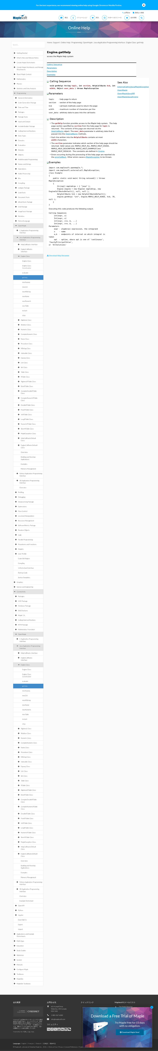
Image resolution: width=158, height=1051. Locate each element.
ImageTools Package (25, 211)
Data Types (22, 136)
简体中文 (53, 1043)
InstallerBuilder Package (26, 126)
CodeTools (22, 192)
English (24, 1043)
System (19, 960)
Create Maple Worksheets (26, 62)
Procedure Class (26, 344)
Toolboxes (20, 974)
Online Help (65, 42)
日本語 (45, 1043)
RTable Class (25, 377)
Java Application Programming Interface (109, 42)
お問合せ (127, 12)
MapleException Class (28, 433)
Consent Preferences (71, 1047)
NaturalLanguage (24, 221)
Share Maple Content (24, 74)
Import (20, 929)
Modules (21, 150)
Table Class (25, 372)
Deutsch (38, 1043)
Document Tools (24, 197)
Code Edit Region (24, 558)
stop (23, 315)
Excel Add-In (22, 920)
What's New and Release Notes (28, 58)
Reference (20, 955)
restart (24, 311)
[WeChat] (69, 1029)
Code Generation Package (27, 103)
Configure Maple (22, 969)
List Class (24, 363)
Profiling (21, 492)
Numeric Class (26, 329)
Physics (19, 84)
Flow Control (22, 511)
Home (49, 42)
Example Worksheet (26, 901)
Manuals (20, 965)
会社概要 (16, 1002)
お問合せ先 (51, 1002)
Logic (20, 535)
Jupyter (20, 915)
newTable (25, 306)
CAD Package (22, 601)
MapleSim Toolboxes (24, 984)
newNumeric (26, 301)
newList (25, 287)
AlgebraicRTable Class (28, 381)
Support (56, 42)
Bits (19, 178)
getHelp (24, 277)
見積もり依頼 (139, 12)
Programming (21, 93)
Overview (24, 452)
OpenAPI (21, 906)
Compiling (21, 183)
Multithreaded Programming (27, 159)
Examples (24, 464)
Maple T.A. (21, 615)
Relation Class (26, 325)
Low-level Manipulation (26, 516)
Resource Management (26, 521)
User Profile (22, 554)
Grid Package (22, 207)
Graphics (20, 582)
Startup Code (22, 573)
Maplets (21, 549)
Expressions (22, 506)
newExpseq (26, 282)
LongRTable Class (27, 419)
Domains (21, 140)
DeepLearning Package (26, 502)
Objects (20, 155)
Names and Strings (24, 164)
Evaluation (21, 145)
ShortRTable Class (27, 429)
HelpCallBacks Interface (29, 244)
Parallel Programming (25, 540)
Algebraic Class (26, 320)
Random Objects (24, 530)
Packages (21, 112)
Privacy (61, 1047)
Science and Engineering (25, 587)
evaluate (25, 273)
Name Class (25, 339)
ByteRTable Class (27, 386)
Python (20, 910)
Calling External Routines (27, 131)
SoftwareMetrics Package (27, 525)
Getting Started (22, 53)
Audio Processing (24, 174)
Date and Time (23, 107)
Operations (22, 169)
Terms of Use (53, 1047)
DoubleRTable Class (28, 405)
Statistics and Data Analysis (26, 88)
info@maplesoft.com (58, 1019)
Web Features (23, 611)
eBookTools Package (25, 202)
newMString (26, 292)
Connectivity (21, 592)
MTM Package (23, 625)
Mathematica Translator (26, 629)
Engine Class (25, 256)
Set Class (24, 367)
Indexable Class (26, 353)
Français (31, 1043)
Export (20, 924)
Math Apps (20, 941)
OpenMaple (22, 226)
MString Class (26, 348)
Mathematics (21, 79)
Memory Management (28, 469)
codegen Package (24, 188)
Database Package (24, 606)
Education (20, 946)
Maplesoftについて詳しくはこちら (23, 1032)
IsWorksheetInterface (26, 568)
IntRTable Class (26, 414)
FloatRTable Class (27, 410)
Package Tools (23, 117)
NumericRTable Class (28, 424)
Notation (21, 216)
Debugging (21, 497)
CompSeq (21, 563)
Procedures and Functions (27, 544)
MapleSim (20, 979)
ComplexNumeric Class (29, 334)
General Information (25, 98)
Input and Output (24, 122)
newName (25, 296)
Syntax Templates (24, 577)
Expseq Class (25, 358)
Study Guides (21, 950)
